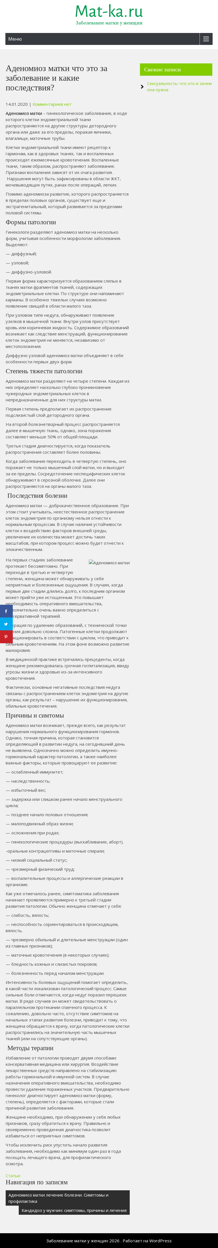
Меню (15, 39)
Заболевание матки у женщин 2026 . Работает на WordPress (109, 1240)
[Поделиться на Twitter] (6, 624)
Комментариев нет (52, 104)
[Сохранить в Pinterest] (6, 637)
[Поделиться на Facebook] (6, 611)
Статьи (13, 1175)
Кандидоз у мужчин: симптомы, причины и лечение (74, 1210)
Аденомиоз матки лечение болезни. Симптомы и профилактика (58, 1198)
